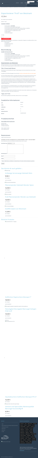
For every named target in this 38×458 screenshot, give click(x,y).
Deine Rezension (4, 153)
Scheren (33, 435)
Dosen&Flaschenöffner (22, 426)
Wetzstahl (30, 441)
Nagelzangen (31, 432)
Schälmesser (29, 438)
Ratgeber (26, 95)
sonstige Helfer (33, 438)
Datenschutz (4, 428)
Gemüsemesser (27, 429)
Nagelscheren (27, 432)
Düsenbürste (28, 426)
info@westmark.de (6, 129)
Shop (26, 4)
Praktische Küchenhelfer (23, 435)
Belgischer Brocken (30, 423)
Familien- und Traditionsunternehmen (16, 75)
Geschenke (31, 429)
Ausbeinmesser (22, 423)
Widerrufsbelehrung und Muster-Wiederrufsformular (10, 425)
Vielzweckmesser (22, 441)
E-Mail (2, 158)
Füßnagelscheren (22, 429)
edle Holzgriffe (32, 426)
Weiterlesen (7, 320)
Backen (26, 423)
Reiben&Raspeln (29, 435)
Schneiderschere (22, 438)
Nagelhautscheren (22, 432)
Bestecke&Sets (34, 423)
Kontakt (3, 431)
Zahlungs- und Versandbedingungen (25, 449)
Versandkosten (9, 180)
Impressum (3, 430)
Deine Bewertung (4, 143)
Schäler (26, 438)
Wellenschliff (26, 441)
